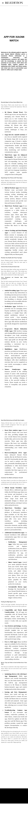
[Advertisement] (14, 86)
